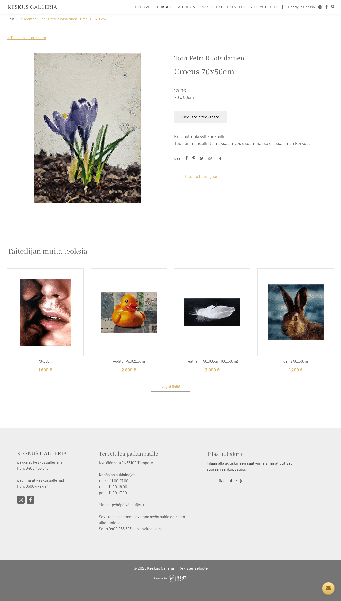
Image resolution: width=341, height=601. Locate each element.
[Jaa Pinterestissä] (194, 158)
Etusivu (13, 19)
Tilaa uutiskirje (230, 480)
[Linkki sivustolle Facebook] (30, 500)
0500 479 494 (37, 486)
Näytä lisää (170, 386)
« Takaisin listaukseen (26, 37)
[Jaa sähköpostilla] (220, 158)
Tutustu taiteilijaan (201, 176)
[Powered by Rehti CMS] (170, 580)
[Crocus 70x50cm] (87, 128)
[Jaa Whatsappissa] (211, 158)
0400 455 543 (37, 468)
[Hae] (333, 7)
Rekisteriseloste (193, 568)
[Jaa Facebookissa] (187, 158)
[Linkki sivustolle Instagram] (21, 500)
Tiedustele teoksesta (200, 116)
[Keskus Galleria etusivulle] (32, 7)
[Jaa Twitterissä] (203, 158)
